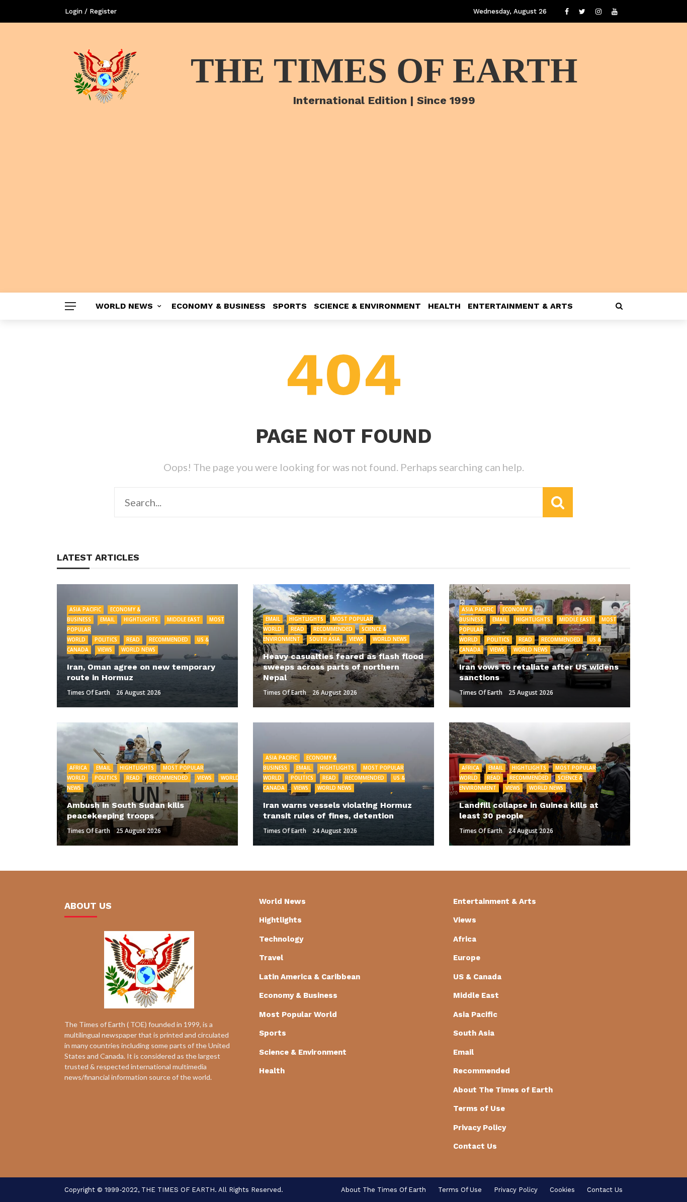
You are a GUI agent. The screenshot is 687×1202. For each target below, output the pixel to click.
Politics (106, 639)
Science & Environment (367, 306)
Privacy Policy (479, 1127)
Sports (290, 306)
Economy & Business (218, 306)
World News (124, 306)
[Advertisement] (343, 217)
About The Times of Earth (503, 1089)
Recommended (168, 639)
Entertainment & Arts (520, 306)
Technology (281, 939)
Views (105, 649)
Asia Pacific (85, 609)
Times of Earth (88, 692)
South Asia (324, 638)
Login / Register (91, 11)
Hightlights (141, 619)
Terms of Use (479, 1108)
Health (444, 306)
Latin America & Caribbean (309, 976)
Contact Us (475, 1146)
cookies (562, 1189)
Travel (271, 957)
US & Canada (477, 976)
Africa (78, 767)
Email (107, 619)
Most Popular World (298, 1014)
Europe (466, 957)
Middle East (183, 619)
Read (133, 639)
